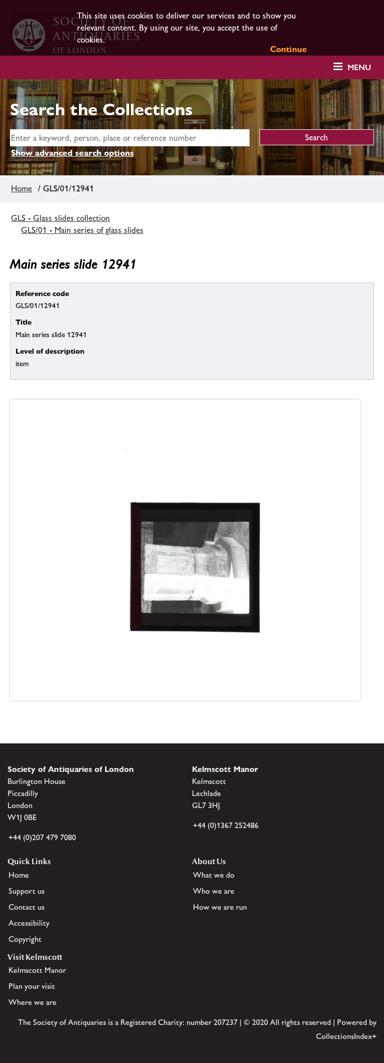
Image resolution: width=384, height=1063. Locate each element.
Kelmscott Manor (37, 970)
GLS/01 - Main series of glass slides (82, 230)
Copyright (25, 939)
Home (21, 188)
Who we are (213, 891)
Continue (288, 49)
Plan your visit (31, 986)
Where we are (32, 1002)
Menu (359, 67)
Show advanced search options (72, 153)
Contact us (26, 907)
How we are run (220, 907)
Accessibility (29, 923)
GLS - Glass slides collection (60, 218)
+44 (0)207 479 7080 (42, 837)
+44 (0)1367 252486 (225, 825)
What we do (213, 875)
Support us (26, 891)
